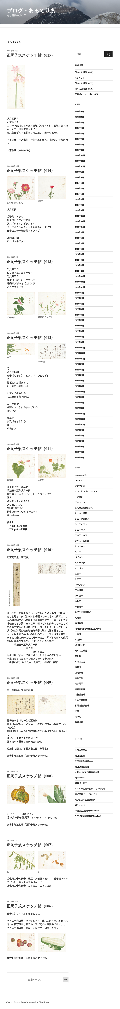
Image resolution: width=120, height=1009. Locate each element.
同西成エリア (81, 783)
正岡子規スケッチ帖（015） (31, 55)
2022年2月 (79, 336)
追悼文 (78, 716)
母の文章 (79, 678)
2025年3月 (79, 204)
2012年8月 (79, 430)
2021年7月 (79, 369)
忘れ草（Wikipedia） (20, 150)
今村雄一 (79, 606)
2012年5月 (79, 446)
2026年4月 (79, 133)
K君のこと (80, 77)
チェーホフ (80, 529)
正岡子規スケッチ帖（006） (31, 906)
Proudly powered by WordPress (35, 1002)
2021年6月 (79, 375)
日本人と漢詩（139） (84, 83)
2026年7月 (79, 117)
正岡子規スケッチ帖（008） (31, 776)
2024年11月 (80, 221)
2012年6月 (79, 441)
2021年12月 (80, 347)
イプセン (79, 496)
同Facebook (80, 777)
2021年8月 (79, 364)
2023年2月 (79, 320)
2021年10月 (80, 358)
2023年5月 (79, 303)
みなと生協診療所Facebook (87, 810)
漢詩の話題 (80, 689)
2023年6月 (79, 298)
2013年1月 (79, 408)
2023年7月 (79, 292)
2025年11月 (80, 160)
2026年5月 (79, 127)
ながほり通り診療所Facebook (88, 816)
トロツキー (80, 546)
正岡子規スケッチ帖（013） (31, 261)
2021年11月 (80, 353)
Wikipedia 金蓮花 (18, 529)
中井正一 (79, 595)
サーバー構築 (81, 513)
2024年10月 (80, 226)
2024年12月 (80, 215)
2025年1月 (79, 210)
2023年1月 (79, 325)
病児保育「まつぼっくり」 (87, 794)
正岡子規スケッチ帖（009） (31, 682)
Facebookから (81, 474)
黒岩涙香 (79, 721)
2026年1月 (79, 149)
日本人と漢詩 (81, 650)
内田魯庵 (79, 623)
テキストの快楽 (82, 540)
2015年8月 (79, 402)
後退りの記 (80, 645)
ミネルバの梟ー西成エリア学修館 (90, 788)
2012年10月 (80, 424)
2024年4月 (79, 254)
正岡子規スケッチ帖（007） (31, 844)
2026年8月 (79, 111)
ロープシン (80, 584)
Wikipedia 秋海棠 (18, 525)
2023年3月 (79, 314)
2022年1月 (79, 342)
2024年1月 (79, 270)
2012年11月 (80, 419)
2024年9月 (79, 232)
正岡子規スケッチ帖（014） (31, 170)
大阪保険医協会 (82, 766)
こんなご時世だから (84, 507)
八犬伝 (78, 617)
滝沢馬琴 (79, 683)
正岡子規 (79, 672)
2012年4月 (79, 451)
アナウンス (80, 485)
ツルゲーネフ (81, 535)
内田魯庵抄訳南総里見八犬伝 (88, 628)
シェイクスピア (82, 518)
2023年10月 (80, 287)
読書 (77, 710)
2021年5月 (79, 380)
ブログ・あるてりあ (31, 10)
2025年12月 (80, 155)
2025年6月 (79, 188)
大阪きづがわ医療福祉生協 (87, 772)
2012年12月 (80, 413)
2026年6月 (79, 122)
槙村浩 (78, 667)
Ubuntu (78, 480)
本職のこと (80, 661)
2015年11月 (80, 391)
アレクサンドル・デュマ (86, 491)
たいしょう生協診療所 (85, 799)
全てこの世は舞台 (83, 612)
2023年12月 (80, 276)
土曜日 (78, 634)
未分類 (78, 655)
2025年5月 (79, 193)
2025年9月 (79, 171)
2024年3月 (79, 259)
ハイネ (78, 551)
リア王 (78, 579)
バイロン (79, 557)
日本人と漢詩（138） (84, 88)
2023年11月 (80, 281)
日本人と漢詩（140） (84, 72)
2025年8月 (79, 177)
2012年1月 (79, 457)
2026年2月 (79, 144)
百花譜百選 (80, 694)
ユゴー (78, 573)
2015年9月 (79, 397)
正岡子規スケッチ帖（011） (31, 448)
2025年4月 (79, 199)
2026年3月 (79, 138)
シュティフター (82, 524)
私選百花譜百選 (82, 705)
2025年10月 (80, 166)
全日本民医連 (81, 750)
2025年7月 (79, 182)
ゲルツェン (80, 502)
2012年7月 (79, 435)
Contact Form (12, 1002)
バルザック (80, 562)
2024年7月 (79, 243)
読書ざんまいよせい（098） (87, 94)
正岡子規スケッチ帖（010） (31, 549)
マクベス (79, 568)
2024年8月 (79, 237)
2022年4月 (79, 331)
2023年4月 (79, 309)
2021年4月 (79, 386)
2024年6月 (79, 248)
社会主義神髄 (81, 700)
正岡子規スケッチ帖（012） (31, 337)
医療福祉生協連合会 (84, 761)
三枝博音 (79, 590)
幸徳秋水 (79, 639)
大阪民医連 (80, 755)
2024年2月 (79, 265)
